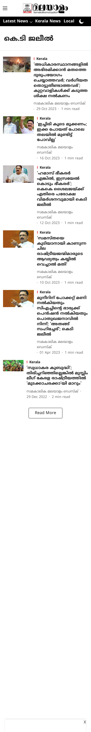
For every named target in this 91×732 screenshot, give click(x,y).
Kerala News (48, 21)
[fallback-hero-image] (18, 84)
